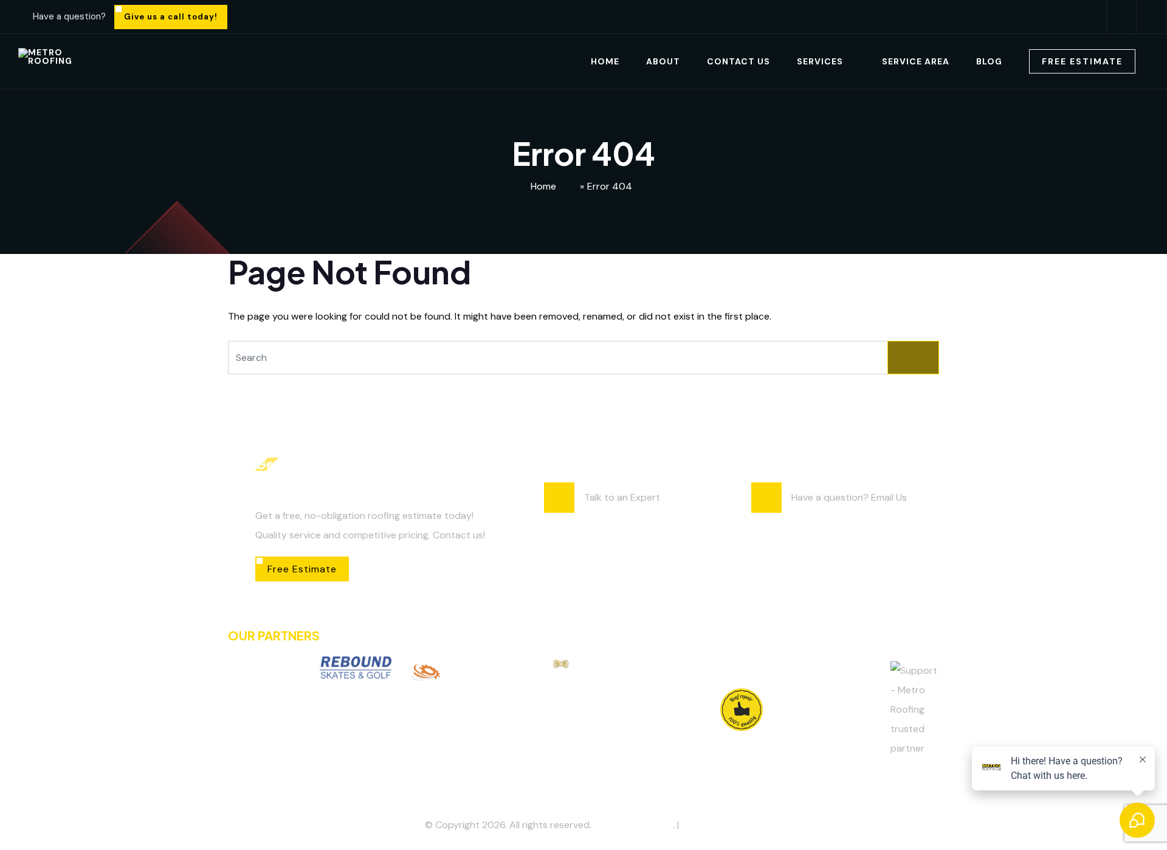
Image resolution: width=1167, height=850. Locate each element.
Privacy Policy (711, 824)
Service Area (915, 61)
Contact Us (738, 61)
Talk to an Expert (622, 497)
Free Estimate (1082, 61)
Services (820, 61)
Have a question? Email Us (849, 497)
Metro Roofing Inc (633, 824)
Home (605, 61)
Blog (989, 61)
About (663, 61)
